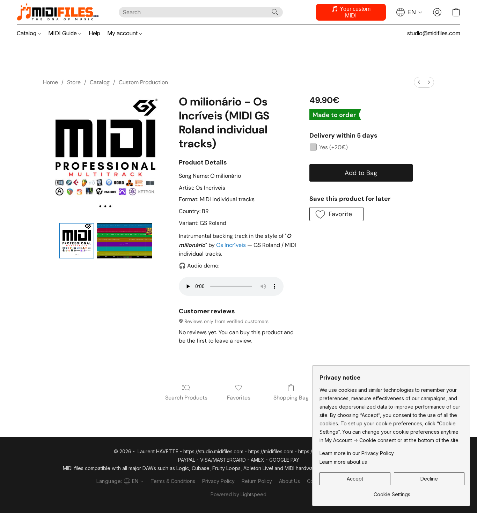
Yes (333, 147)
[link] (392, 492)
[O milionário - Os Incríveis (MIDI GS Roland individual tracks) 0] (77, 240)
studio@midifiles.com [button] (433, 33)
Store (74, 82)
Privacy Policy (218, 481)
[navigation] (409, 12)
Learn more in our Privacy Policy (357, 453)
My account (123, 33)
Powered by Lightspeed (238, 494)
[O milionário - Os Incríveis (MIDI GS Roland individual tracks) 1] (124, 240)
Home (50, 82)
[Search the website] (275, 12)
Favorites (238, 397)
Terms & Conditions (173, 481)
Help (94, 33)
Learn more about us (343, 462)
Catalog (27, 33)
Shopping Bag (291, 397)
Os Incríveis (231, 245)
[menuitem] (419, 82)
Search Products (186, 397)
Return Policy (257, 481)
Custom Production (143, 82)
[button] (61, 12)
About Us (289, 481)
